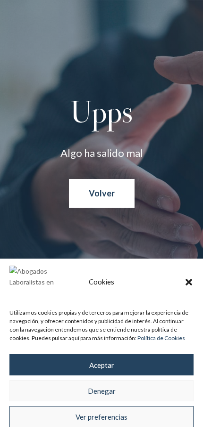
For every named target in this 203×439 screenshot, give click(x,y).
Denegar (102, 391)
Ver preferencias (101, 417)
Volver (102, 193)
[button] (189, 282)
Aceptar (101, 365)
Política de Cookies (161, 337)
